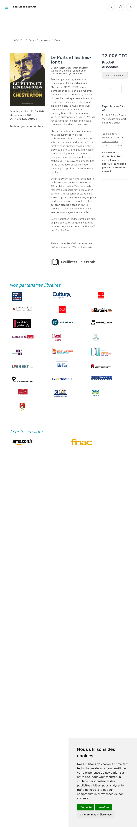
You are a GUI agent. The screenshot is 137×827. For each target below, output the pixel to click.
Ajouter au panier (114, 75)
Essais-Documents (39, 40)
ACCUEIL (19, 40)
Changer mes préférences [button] (96, 814)
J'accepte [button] (86, 807)
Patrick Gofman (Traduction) (67, 73)
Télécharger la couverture (26, 126)
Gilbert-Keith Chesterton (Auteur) (69, 67)
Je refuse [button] (103, 807)
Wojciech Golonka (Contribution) (69, 70)
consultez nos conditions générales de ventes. (114, 141)
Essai (57, 40)
